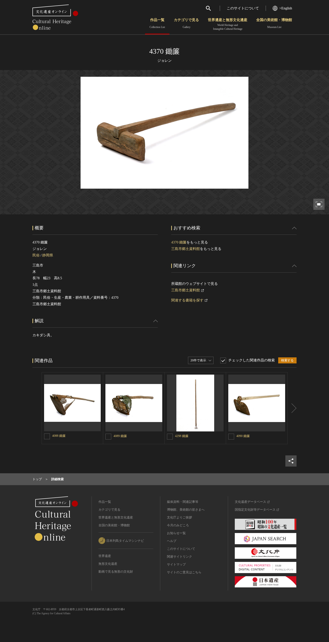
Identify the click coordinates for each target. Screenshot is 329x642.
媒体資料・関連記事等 (182, 501)
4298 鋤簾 (181, 436)
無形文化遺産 (107, 563)
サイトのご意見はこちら (184, 572)
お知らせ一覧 (176, 533)
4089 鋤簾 (120, 436)
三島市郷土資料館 (185, 249)
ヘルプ (171, 541)
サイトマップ (176, 564)
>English (285, 8)
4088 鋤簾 (59, 435)
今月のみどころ (178, 525)
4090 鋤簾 (243, 436)
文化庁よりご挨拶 (179, 517)
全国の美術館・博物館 (274, 23)
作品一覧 (157, 23)
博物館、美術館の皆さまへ (186, 509)
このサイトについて (243, 8)
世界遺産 (104, 556)
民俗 (36, 255)
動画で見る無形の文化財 (115, 571)
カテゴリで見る (186, 23)
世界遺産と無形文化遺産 (227, 24)
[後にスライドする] (292, 408)
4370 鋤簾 (178, 242)
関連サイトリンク (179, 556)
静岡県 (47, 255)
